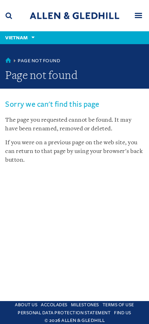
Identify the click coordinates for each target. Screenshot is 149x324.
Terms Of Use (118, 304)
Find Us (122, 312)
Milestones (85, 304)
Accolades (54, 304)
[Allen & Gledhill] (74, 15)
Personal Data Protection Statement (64, 312)
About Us (26, 304)
